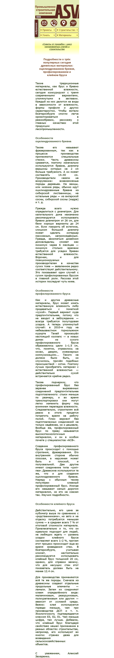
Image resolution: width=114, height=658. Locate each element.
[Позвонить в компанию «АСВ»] (54, 25)
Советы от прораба (53, 44)
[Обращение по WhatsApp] (73, 25)
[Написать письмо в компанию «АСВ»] (44, 25)
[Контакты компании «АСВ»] (63, 25)
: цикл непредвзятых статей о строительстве (58, 46)
